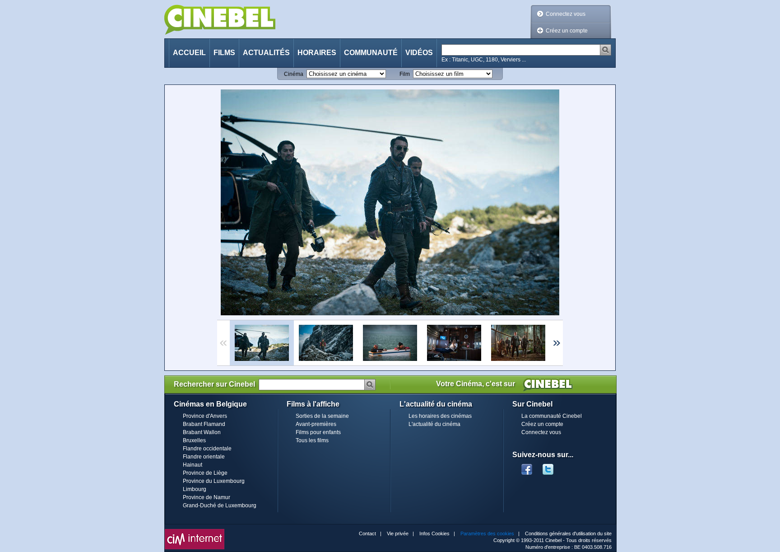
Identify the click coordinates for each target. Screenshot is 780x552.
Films (224, 52)
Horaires (316, 52)
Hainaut (192, 465)
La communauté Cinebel (551, 416)
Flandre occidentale (207, 448)
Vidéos (419, 52)
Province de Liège (205, 473)
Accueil (189, 52)
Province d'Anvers (205, 416)
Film (404, 74)
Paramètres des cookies (487, 533)
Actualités (266, 52)
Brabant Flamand (204, 424)
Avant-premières (316, 424)
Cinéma (293, 74)
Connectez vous (565, 14)
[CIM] (194, 531)
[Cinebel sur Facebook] (526, 466)
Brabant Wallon (202, 432)
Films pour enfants (318, 432)
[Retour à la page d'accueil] (219, 20)
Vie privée (398, 533)
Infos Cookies (434, 533)
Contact (367, 533)
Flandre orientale (204, 457)
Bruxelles (194, 440)
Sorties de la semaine (322, 416)
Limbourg (194, 489)
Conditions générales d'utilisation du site (568, 533)
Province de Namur (206, 497)
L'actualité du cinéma (434, 424)
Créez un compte (567, 31)
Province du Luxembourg (214, 481)
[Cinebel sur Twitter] (552, 466)
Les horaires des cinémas (440, 416)
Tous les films (312, 440)
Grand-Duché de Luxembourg (219, 505)
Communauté (371, 52)
